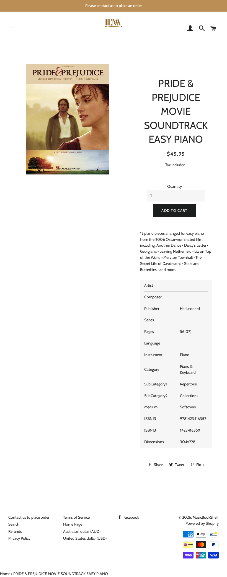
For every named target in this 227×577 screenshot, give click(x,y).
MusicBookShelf (206, 517)
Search (13, 524)
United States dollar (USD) (85, 538)
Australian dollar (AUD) (81, 531)
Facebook (131, 517)
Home (5, 573)
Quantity (174, 186)
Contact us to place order (28, 517)
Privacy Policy (19, 538)
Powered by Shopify (202, 523)
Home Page (72, 524)
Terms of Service (76, 517)
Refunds (15, 531)
